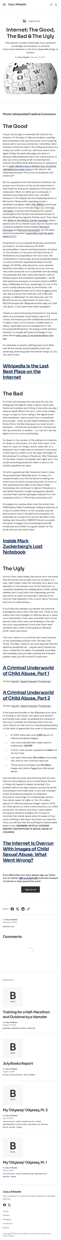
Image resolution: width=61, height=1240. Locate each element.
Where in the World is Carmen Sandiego (28, 220)
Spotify (15, 681)
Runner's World (19, 1028)
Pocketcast (45, 681)
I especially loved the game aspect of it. (28, 235)
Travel (19, 1127)
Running (7, 1028)
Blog (12, 1002)
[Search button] (51, 5)
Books (6, 1075)
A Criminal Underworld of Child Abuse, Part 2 (28, 695)
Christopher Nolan (25, 1121)
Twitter (6, 1211)
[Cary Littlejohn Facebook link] (5, 1205)
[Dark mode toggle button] (56, 5)
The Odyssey (9, 1121)
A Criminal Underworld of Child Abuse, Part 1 (28, 670)
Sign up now (30, 889)
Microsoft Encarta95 (29, 230)
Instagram (7, 1219)
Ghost (44, 1233)
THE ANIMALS (38, 204)
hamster (31, 1028)
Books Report (16, 1075)
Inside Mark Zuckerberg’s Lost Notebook (22, 546)
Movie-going (9, 1127)
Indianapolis (34, 1124)
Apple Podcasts (29, 681)
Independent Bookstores (15, 1124)
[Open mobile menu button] (4, 4)
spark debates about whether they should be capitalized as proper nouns (29, 168)
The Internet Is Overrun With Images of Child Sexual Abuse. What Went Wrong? (28, 851)
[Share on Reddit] (23, 909)
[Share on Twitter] (17, 909)
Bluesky (6, 1228)
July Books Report (18, 1063)
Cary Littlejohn (23, 57)
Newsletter (34, 21)
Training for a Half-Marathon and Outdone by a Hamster (26, 1014)
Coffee (38, 1121)
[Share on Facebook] (12, 909)
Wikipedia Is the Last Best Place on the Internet (26, 371)
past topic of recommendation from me (28, 337)
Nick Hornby (29, 1075)
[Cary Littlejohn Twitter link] (9, 1205)
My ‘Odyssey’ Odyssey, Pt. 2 (25, 1110)
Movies (44, 1124)
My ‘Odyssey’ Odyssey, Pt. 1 (25, 1162)
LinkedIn (6, 1215)
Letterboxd (7, 1223)
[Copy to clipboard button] (28, 909)
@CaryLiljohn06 (28, 878)
